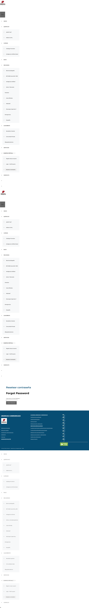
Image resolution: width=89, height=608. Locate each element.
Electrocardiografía (10, 70)
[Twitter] (64, 419)
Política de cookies (5, 430)
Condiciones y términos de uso (7, 432)
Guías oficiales (9, 98)
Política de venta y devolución (36, 423)
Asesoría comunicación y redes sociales (38, 434)
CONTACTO (6, 175)
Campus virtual (34, 421)
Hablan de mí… (9, 37)
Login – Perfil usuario (10, 164)
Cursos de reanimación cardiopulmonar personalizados (41, 428)
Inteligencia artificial (10, 81)
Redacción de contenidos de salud (37, 432)
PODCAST (8, 103)
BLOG (5, 59)
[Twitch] (64, 432)
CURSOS (6, 43)
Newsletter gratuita (10, 131)
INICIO (5, 21)
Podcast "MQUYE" (34, 439)
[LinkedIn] (64, 427)
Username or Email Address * (13, 398)
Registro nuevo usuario (11, 158)
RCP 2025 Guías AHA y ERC (12, 76)
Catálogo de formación (35, 419)
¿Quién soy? (9, 32)
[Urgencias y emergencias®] (3, 5)
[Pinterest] (64, 430)
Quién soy (3, 436)
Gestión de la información (36, 436)
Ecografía (8, 120)
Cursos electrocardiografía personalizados (39, 430)
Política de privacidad (5, 428)
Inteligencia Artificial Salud (12, 54)
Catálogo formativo (10, 48)
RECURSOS (6, 65)
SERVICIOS (6, 147)
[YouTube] (64, 424)
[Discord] (64, 435)
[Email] (64, 440)
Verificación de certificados (36, 417)
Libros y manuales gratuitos (12, 520)
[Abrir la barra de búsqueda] (1, 8)
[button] (3, 180)
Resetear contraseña (10, 169)
